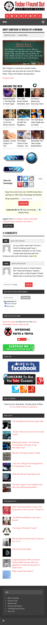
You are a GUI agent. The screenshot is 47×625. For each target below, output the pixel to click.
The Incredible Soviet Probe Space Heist (28, 421)
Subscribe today (9, 322)
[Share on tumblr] (25, 184)
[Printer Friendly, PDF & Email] (40, 179)
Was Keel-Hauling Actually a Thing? (26, 453)
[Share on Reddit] (31, 178)
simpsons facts (8, 221)
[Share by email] (31, 184)
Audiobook (33, 407)
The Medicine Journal (16, 609)
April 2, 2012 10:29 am (17, 241)
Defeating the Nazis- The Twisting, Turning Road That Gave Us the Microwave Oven (25, 445)
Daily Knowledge (29, 210)
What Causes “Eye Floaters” (22, 571)
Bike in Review (13, 598)
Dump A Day (12, 601)
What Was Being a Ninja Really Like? (26, 474)
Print (12, 407)
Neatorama (12, 603)
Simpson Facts (8, 78)
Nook (25, 407)
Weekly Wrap (23, 213)
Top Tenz (11, 611)
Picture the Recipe (15, 606)
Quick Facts (8, 226)
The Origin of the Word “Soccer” (24, 528)
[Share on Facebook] (20, 178)
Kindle (18, 407)
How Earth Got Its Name (21, 549)
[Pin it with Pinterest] (20, 184)
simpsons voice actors (23, 221)
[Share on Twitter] (25, 178)
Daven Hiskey (22, 35)
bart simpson (17, 219)
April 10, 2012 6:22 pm (19, 263)
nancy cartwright (30, 219)
